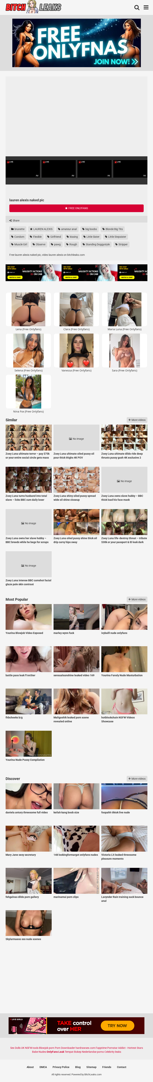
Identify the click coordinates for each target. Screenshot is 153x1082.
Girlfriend (55, 236)
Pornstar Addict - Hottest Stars (125, 1047)
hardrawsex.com (85, 1047)
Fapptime (101, 1047)
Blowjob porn (46, 1047)
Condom (19, 236)
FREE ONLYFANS (78, 208)
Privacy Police (61, 1067)
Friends (106, 1067)
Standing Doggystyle (97, 244)
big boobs (91, 229)
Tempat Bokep (73, 1051)
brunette (19, 229)
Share (15, 220)
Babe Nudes (39, 1051)
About (30, 1067)
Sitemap (91, 1067)
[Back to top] (140, 1071)
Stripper (123, 244)
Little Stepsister (117, 236)
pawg (57, 244)
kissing (73, 236)
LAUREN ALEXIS (42, 229)
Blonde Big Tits (114, 229)
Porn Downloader (65, 1047)
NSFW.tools (31, 1047)
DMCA (43, 1067)
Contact (121, 1067)
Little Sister (92, 236)
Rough (73, 244)
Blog (78, 1067)
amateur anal (69, 229)
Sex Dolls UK (17, 1047)
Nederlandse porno (93, 1051)
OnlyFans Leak (55, 1051)
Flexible (37, 236)
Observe (40, 244)
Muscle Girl (20, 244)
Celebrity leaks (112, 1051)
